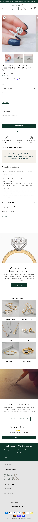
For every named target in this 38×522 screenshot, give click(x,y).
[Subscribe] (32, 457)
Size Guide (5, 103)
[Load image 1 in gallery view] (9, 58)
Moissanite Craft (16, 518)
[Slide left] (2, 59)
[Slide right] (36, 59)
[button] (3, 8)
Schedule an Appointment (19, 419)
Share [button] (5, 216)
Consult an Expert (19, 132)
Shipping (4, 75)
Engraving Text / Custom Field (10, 116)
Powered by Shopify (26, 518)
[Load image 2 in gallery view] (18, 58)
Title (3, 85)
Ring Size (4, 108)
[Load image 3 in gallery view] (28, 58)
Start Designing (19, 285)
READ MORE (6, 197)
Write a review (19, 437)
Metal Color (5, 92)
